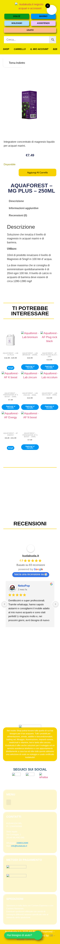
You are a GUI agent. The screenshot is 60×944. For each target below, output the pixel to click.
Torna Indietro (15, 62)
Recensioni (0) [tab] (18, 215)
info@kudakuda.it (19, 846)
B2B (55, 49)
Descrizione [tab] (16, 201)
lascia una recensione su (29, 574)
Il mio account (39, 49)
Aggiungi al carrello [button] (29, 367)
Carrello (20, 49)
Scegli (10, 368)
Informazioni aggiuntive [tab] (23, 208)
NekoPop (24, 585)
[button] (8, 802)
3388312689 (22, 843)
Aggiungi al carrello (37, 172)
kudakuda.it (30, 556)
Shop (6, 49)
